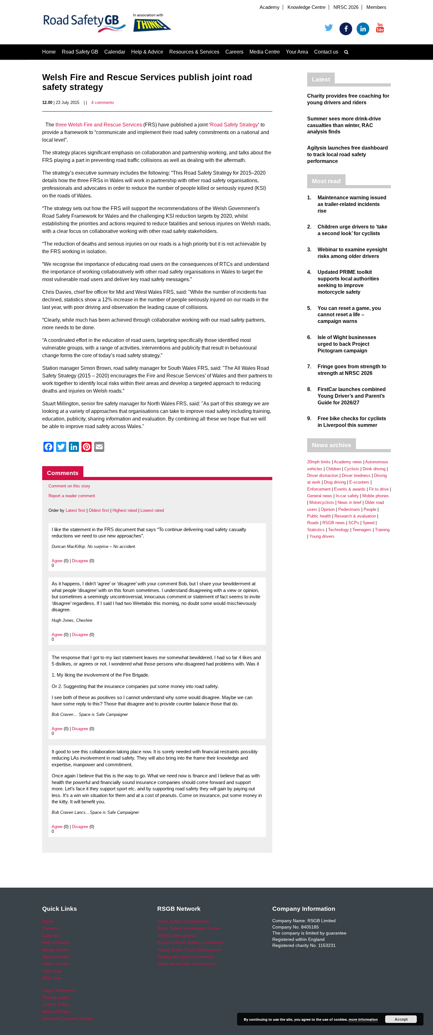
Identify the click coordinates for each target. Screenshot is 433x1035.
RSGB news (333, 522)
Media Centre (264, 52)
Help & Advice (147, 52)
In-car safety (347, 495)
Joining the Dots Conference (185, 956)
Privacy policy (55, 997)
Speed (368, 522)
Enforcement (319, 489)
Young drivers (321, 536)
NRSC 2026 (346, 7)
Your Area (297, 52)
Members (376, 7)
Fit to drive (379, 489)
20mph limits (319, 462)
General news (319, 495)
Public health (319, 516)
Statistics (316, 529)
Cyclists (351, 468)
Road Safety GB (80, 52)
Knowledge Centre (307, 7)
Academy (270, 7)
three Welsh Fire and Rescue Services (98, 124)
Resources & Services (194, 52)
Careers (234, 52)
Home (49, 52)
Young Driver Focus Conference (189, 949)
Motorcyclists (321, 502)
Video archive (55, 963)
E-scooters (359, 482)
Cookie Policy (55, 1004)
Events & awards (349, 489)
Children (333, 468)
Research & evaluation (355, 516)
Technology (338, 529)
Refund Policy (56, 1011)
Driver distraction (322, 475)
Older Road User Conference (186, 963)
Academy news (348, 462)
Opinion (328, 509)
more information (363, 1019)
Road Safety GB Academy (183, 921)
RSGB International (176, 935)
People (370, 509)
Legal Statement (58, 990)
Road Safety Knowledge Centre (188, 928)
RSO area (52, 977)
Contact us (326, 52)
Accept (401, 1019)
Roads (313, 522)
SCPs (353, 522)
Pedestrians (349, 509)
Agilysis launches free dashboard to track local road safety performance (347, 154)
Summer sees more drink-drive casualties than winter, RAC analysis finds (344, 125)
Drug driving (335, 482)
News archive (55, 956)
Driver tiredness (356, 475)
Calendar (114, 52)
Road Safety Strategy (234, 124)
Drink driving (374, 468)
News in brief (349, 502)
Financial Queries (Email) (67, 1018)
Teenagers (362, 529)
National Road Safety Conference (190, 942)
